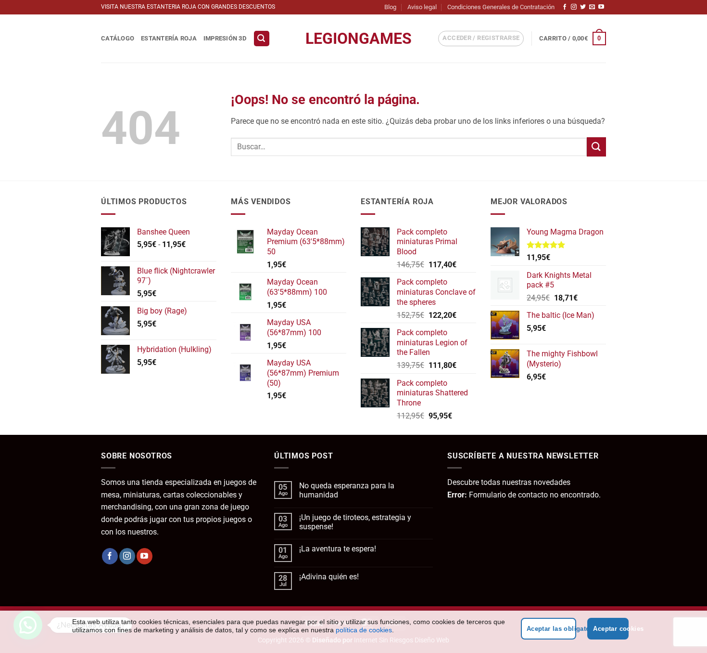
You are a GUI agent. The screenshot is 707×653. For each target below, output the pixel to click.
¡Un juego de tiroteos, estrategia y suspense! (355, 522)
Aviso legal (422, 7)
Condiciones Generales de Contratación (501, 7)
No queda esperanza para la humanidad (346, 490)
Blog (390, 7)
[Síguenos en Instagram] (574, 7)
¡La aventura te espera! (337, 548)
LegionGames (353, 38)
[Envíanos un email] (592, 7)
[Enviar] (596, 146)
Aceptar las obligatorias (552, 628)
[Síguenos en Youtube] (601, 7)
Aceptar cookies (611, 628)
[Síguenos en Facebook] (565, 7)
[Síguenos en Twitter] (583, 7)
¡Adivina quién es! (329, 576)
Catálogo (117, 38)
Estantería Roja (169, 38)
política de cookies (364, 630)
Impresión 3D (224, 38)
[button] (261, 39)
